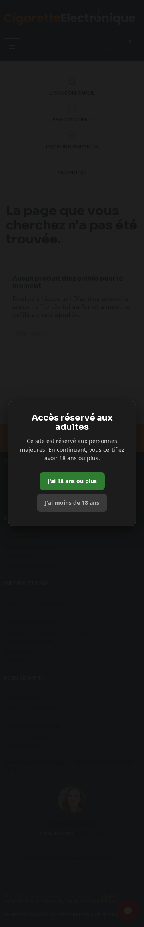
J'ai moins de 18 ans (72, 502)
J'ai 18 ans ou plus (72, 481)
